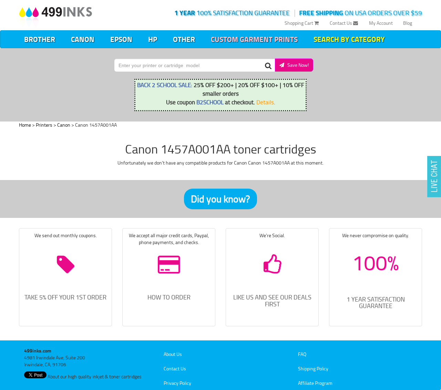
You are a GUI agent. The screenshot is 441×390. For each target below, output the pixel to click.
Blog (407, 23)
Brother (39, 39)
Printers (44, 125)
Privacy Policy (177, 383)
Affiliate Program (315, 383)
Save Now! (296, 65)
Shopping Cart (299, 23)
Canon (82, 39)
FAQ (302, 354)
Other (184, 39)
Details (265, 102)
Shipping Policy (313, 368)
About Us (173, 354)
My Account (381, 23)
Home (25, 125)
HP (152, 39)
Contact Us (341, 23)
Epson (121, 39)
